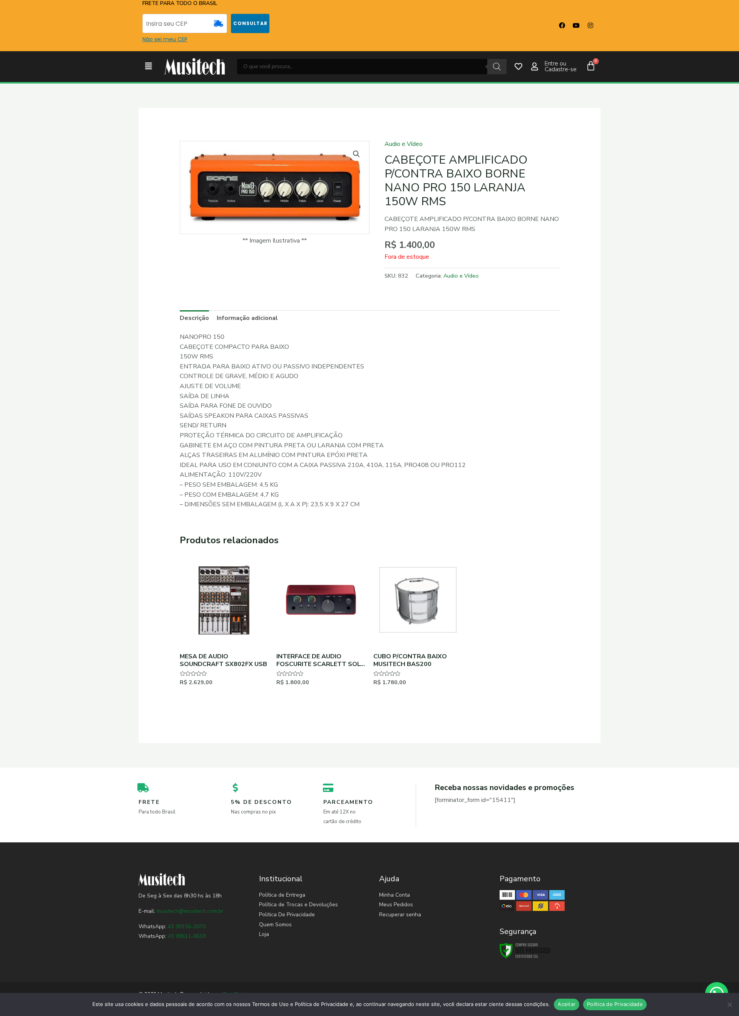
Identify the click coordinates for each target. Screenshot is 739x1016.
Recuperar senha (400, 914)
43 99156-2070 (186, 926)
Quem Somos (275, 924)
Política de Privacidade (615, 1004)
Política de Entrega (282, 895)
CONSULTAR (250, 23)
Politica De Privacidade (287, 914)
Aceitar (566, 1004)
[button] (148, 66)
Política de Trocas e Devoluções (298, 904)
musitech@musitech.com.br (190, 911)
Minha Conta (394, 895)
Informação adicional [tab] (247, 318)
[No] (729, 1004)
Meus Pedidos (396, 904)
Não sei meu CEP (164, 39)
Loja (264, 934)
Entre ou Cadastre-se (561, 66)
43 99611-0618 (187, 936)
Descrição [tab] (194, 318)
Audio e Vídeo (404, 144)
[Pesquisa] (497, 66)
